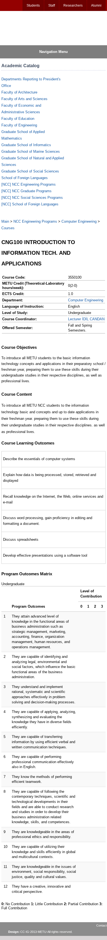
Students (33, 5)
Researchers (73, 5)
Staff (51, 5)
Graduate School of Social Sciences (30, 171)
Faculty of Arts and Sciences (24, 99)
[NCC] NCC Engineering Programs (28, 184)
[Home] (28, 27)
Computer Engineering (79, 221)
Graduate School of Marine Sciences (30, 151)
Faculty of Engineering (19, 125)
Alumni (96, 5)
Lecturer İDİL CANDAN (86, 319)
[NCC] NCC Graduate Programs (26, 191)
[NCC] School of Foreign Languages (29, 204)
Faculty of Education (17, 119)
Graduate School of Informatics (26, 145)
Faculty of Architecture (19, 92)
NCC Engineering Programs (35, 221)
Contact (101, 925)
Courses (8, 228)
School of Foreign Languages (24, 178)
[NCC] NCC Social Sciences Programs (32, 198)
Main (5, 221)
